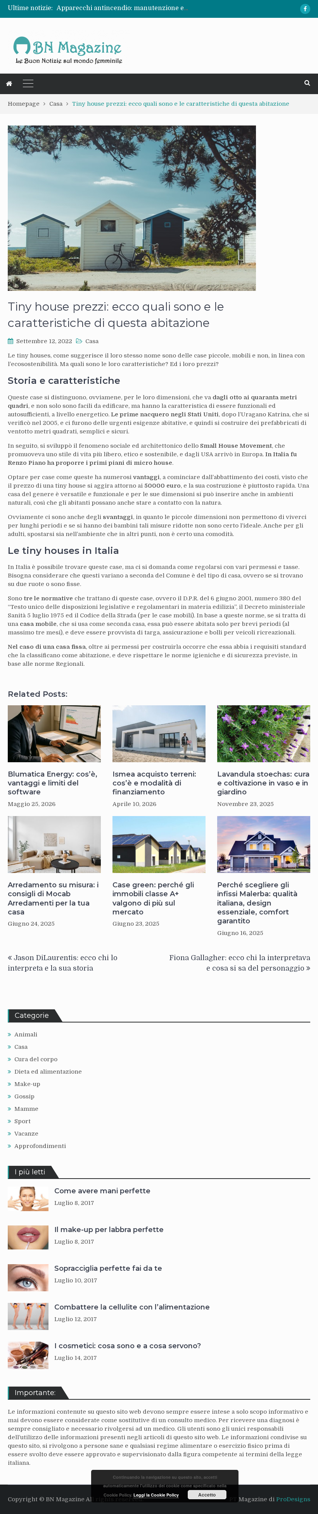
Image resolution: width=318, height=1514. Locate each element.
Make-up (27, 1084)
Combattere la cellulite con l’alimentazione (132, 1307)
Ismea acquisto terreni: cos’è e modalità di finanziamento (154, 783)
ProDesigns (293, 1499)
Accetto (207, 1494)
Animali (25, 1034)
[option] (123, 8)
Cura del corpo (35, 1059)
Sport (22, 1121)
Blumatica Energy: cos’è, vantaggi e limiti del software (52, 783)
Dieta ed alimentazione (48, 1071)
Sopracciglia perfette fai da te (108, 1268)
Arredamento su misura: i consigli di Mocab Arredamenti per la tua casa (53, 898)
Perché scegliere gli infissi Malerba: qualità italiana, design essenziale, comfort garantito (257, 903)
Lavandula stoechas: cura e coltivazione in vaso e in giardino (263, 783)
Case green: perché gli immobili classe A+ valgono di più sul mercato (153, 898)
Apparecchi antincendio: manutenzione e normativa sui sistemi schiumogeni (175, 8)
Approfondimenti (40, 1146)
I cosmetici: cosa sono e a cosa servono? (127, 1346)
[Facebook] (305, 9)
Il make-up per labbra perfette (109, 1229)
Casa (92, 341)
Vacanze (26, 1133)
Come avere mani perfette (102, 1191)
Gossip (24, 1096)
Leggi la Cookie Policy (156, 1495)
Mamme (26, 1108)
